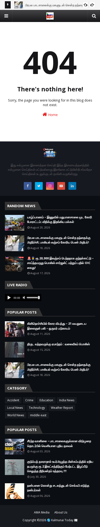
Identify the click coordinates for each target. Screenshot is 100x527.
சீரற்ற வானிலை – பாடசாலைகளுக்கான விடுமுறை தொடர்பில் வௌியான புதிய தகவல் (59, 443)
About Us (60, 512)
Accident (13, 400)
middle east (38, 415)
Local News (15, 408)
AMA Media (42, 512)
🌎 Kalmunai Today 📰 (62, 520)
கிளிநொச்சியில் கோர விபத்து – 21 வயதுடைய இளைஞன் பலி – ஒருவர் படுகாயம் (56, 325)
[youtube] (61, 186)
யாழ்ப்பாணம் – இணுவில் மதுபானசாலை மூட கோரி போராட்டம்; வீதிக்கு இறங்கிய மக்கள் (59, 219)
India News (66, 400)
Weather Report (62, 408)
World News (15, 415)
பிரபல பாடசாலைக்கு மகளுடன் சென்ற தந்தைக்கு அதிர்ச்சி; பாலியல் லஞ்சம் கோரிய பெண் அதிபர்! (59, 240)
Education (46, 400)
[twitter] (39, 186)
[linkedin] (72, 186)
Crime (29, 400)
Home (52, 114)
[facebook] (28, 186)
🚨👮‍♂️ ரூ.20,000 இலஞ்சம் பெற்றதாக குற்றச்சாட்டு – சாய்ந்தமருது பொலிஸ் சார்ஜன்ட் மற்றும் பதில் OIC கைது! (60, 263)
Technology (37, 408)
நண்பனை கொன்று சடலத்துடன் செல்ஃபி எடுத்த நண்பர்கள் (58, 487)
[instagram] (50, 186)
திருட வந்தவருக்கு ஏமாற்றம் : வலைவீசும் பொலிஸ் (58, 344)
